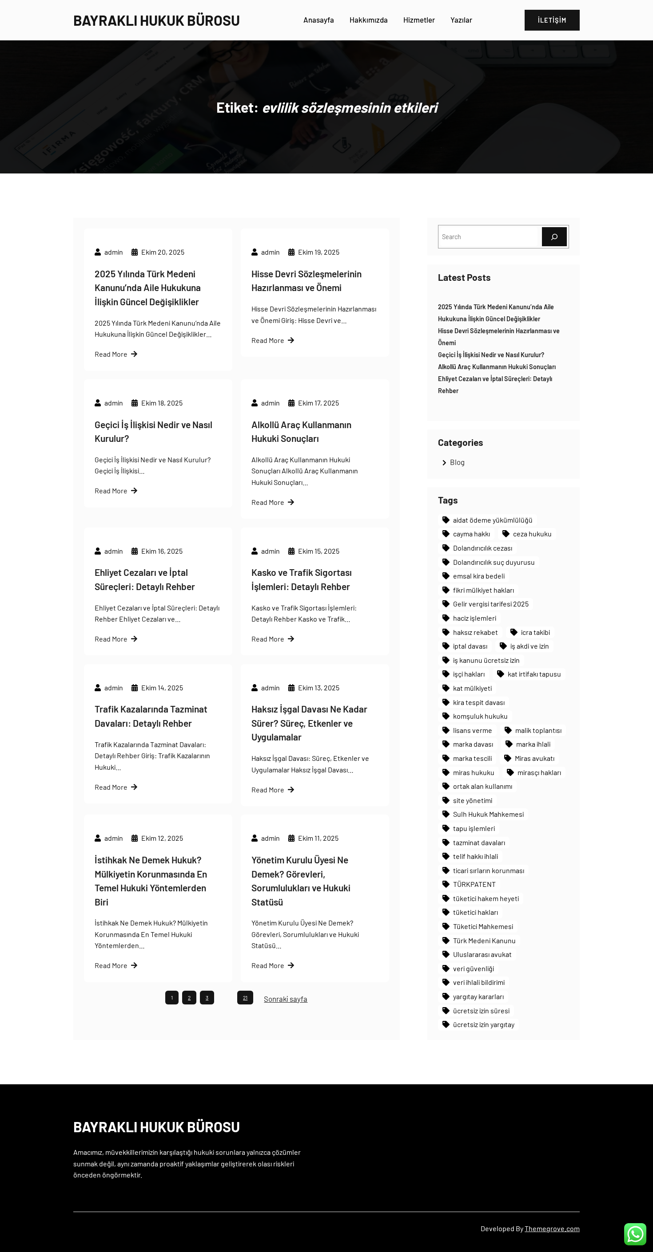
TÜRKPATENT (474, 884)
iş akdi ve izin (529, 646)
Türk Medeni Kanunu (484, 940)
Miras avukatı (534, 758)
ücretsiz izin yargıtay (483, 1024)
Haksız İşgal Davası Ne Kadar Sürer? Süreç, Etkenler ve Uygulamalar (309, 722)
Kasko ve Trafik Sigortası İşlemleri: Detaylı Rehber (301, 579)
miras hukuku (473, 772)
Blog (457, 461)
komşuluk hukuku (480, 716)
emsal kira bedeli (479, 575)
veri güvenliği (473, 968)
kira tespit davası (479, 702)
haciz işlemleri (474, 618)
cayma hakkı (471, 533)
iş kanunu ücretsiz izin (486, 660)
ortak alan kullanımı (482, 786)
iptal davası (470, 646)
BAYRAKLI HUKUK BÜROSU (156, 20)
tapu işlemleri (474, 828)
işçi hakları (469, 673)
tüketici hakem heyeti (486, 898)
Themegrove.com (552, 1228)
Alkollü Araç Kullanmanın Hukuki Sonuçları (301, 431)
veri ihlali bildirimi (479, 982)
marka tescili (472, 758)
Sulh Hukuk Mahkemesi (488, 814)
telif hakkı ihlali (475, 856)
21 (245, 997)
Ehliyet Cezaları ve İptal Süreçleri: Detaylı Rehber (145, 579)
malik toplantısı (538, 730)
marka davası (473, 744)
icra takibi (535, 632)
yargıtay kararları (478, 996)
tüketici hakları (475, 912)
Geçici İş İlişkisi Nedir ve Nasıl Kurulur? (153, 431)
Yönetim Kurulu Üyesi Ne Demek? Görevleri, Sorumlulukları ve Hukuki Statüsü (300, 880)
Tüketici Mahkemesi (483, 926)
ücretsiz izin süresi (481, 1010)
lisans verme (472, 730)
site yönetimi (472, 800)
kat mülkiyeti (472, 688)
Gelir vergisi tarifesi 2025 (491, 603)
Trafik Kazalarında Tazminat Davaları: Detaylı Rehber (151, 715)
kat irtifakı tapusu (534, 673)
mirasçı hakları (539, 772)
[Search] (554, 236)
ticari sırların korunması (488, 870)
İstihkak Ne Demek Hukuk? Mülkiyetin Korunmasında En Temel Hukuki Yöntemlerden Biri (151, 880)
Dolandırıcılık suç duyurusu (494, 562)
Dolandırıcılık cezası (482, 547)
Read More (111, 354)
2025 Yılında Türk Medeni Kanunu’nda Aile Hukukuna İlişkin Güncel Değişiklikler (148, 287)
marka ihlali (533, 744)
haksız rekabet (475, 632)
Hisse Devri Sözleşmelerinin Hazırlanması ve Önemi (306, 280)
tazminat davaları (479, 842)
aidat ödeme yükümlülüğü (493, 520)
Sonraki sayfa (285, 998)
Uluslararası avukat (482, 954)
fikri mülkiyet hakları (483, 590)
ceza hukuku (532, 533)
